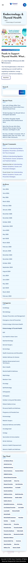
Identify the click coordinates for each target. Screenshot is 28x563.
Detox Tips (16, 480)
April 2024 (6, 288)
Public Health (20, 530)
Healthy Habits (18, 497)
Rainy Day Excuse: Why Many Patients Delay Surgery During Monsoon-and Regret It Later (12, 128)
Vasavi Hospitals (8, 61)
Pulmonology (6, 416)
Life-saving (19, 504)
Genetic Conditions (8, 490)
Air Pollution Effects (8, 460)
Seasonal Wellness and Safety (12, 424)
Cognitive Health (8, 480)
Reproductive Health (18, 534)
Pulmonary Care (7, 534)
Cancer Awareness (8, 470)
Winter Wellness (7, 441)
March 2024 (6, 292)
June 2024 (6, 279)
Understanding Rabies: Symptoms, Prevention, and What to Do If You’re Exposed (13, 151)
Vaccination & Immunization (11, 437)
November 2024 (7, 259)
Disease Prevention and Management (14, 316)
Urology (5, 433)
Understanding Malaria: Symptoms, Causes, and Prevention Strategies (12, 167)
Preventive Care (7, 527)
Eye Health (17, 487)
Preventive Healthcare (9, 530)
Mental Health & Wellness (10, 371)
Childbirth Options (8, 474)
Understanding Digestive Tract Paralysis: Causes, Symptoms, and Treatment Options (13, 159)
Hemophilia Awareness (9, 504)
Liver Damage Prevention (9, 507)
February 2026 (7, 205)
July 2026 (6, 189)
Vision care (16, 544)
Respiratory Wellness (8, 537)
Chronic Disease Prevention (10, 477)
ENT (4, 332)
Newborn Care (7, 379)
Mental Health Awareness (10, 517)
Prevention (16, 524)
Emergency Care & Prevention (12, 320)
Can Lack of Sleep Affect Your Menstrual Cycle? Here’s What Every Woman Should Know (13, 107)
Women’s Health (16, 547)
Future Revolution (21, 561)
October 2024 (7, 263)
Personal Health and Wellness (11, 408)
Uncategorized (7, 429)
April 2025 (6, 238)
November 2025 (7, 218)
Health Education (19, 494)
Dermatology (6, 312)
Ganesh (5, 148)
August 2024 (6, 271)
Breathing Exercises (8, 467)
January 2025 (7, 251)
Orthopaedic (6, 392)
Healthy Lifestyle (8, 500)
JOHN (4, 156)
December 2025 (7, 214)
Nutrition (6, 520)
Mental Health (7, 514)
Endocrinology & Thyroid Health (10, 50)
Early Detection (19, 484)
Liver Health (21, 507)
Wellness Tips (7, 547)
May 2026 (6, 197)
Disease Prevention (8, 484)
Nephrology (6, 375)
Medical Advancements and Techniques (11, 362)
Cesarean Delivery (19, 470)
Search (5, 87)
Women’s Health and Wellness (11, 449)
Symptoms (18, 540)
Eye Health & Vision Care (10, 336)
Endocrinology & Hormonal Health (13, 324)
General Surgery (7, 345)
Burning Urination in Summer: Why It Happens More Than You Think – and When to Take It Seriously (14, 135)
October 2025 (7, 222)
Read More (6, 77)
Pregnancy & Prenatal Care (11, 412)
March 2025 (6, 242)
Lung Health (6, 510)
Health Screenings (8, 497)
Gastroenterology (8, 340)
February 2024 (7, 296)
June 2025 (6, 230)
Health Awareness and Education (13, 353)
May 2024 (6, 283)
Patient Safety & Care (9, 404)
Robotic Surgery (7, 420)
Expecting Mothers (8, 487)
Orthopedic (6, 396)
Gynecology (6, 349)
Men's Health (6, 367)
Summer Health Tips (8, 540)
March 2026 (6, 201)
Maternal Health (16, 510)
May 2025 (6, 234)
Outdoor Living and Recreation (12, 400)
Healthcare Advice (8, 494)
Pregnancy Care (7, 524)
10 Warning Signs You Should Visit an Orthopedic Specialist (14, 113)
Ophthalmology (7, 387)
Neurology (20, 517)
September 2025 (8, 226)
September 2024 (8, 267)
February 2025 (7, 246)
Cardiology (6, 308)
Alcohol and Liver (8, 464)
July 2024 (6, 275)
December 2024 (7, 255)
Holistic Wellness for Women (11, 357)
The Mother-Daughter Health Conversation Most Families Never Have (13, 120)
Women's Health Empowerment (12, 445)
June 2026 (6, 193)
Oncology (5, 383)
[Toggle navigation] (3, 5)
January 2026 (7, 209)
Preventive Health (18, 527)
